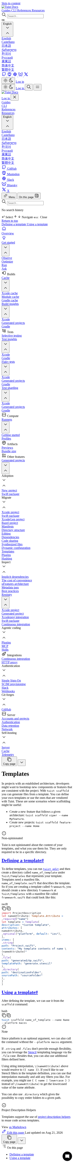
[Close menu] (15, 97)
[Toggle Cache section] (5, 285)
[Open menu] (37, 87)
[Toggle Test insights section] (5, 347)
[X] (26, 75)
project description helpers (54, 1116)
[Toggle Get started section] (5, 250)
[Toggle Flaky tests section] (5, 369)
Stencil (32, 1052)
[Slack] (15, 75)
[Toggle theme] (8, 80)
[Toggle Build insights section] (5, 312)
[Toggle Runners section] (5, 427)
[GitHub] (4, 75)
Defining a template (14, 224)
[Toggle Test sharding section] (5, 396)
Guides (6, 102)
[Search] (29, 87)
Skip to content (11, 3)
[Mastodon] (10, 75)
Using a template (37, 224)
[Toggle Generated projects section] (5, 468)
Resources (8, 113)
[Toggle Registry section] (5, 602)
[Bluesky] (21, 75)
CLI (4, 106)
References (8, 109)
